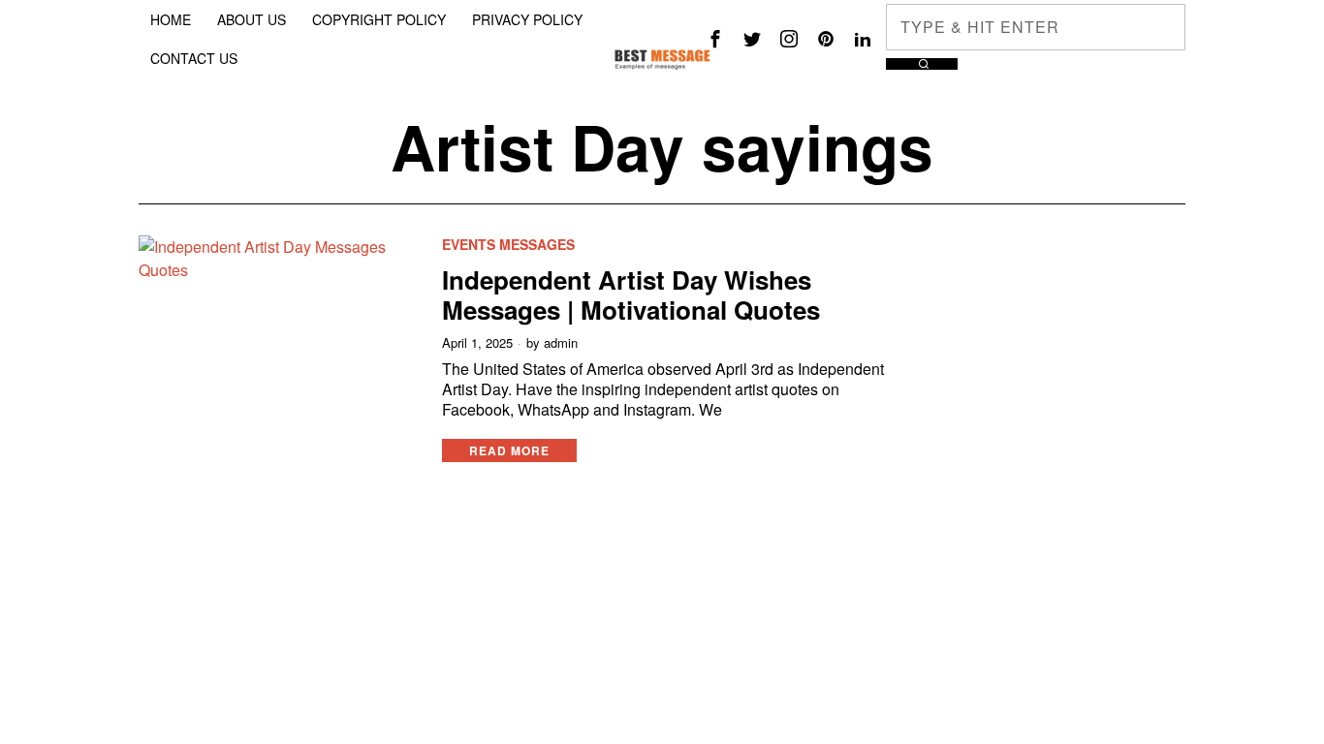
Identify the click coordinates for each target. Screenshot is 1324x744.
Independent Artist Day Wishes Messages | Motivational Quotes (631, 294)
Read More (509, 450)
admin (561, 343)
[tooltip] (715, 38)
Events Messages (508, 244)
